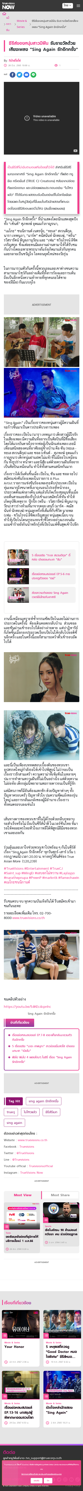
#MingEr (27, 873)
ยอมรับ (36, 1480)
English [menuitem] (65, 19)
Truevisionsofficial (41, 1166)
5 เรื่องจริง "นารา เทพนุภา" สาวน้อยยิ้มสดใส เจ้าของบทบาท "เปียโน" (43, 1048)
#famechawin (68, 877)
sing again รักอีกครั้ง (43, 1101)
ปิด (48, 1480)
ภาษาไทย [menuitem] (64, 13)
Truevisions (26, 1146)
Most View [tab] (22, 1195)
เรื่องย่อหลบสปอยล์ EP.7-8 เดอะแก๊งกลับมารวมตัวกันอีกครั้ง (42, 1037)
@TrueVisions (25, 1153)
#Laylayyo (67, 873)
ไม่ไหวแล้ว (30, 1112)
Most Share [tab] (60, 1195)
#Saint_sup (12, 873)
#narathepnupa (16, 877)
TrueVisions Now (31, 1172)
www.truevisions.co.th (28, 917)
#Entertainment (36, 868)
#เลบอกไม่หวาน (46, 873)
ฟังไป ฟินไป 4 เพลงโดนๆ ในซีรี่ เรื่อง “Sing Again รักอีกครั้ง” (42, 1059)
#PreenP (35, 877)
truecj (11, 1112)
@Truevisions (20, 1159)
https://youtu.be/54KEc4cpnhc (27, 1006)
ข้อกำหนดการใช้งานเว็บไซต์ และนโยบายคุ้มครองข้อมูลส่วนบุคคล (41, 1474)
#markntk (50, 877)
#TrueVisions (14, 868)
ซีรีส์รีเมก (51, 1112)
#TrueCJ (56, 868)
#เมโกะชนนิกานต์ (17, 882)
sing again (14, 1122)
